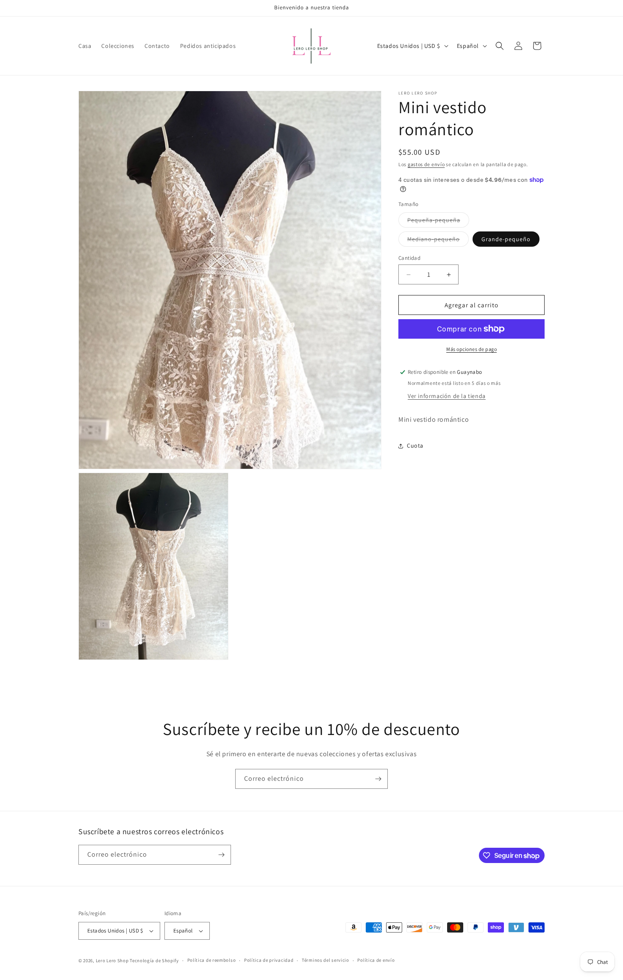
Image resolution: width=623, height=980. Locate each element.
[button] (499, 45)
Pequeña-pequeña (438, 222)
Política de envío (376, 960)
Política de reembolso (211, 960)
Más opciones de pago (471, 349)
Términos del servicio (325, 960)
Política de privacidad (268, 960)
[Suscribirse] (378, 779)
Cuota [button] (415, 445)
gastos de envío (426, 164)
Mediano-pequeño (438, 241)
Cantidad (409, 258)
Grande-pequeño (506, 239)
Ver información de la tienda (447, 396)
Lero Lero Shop (112, 960)
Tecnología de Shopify (154, 960)
